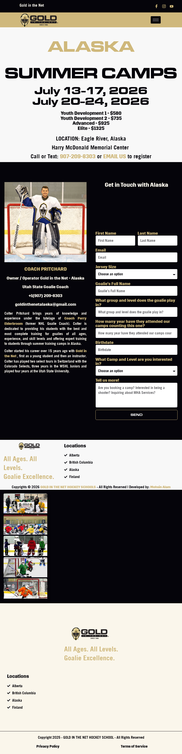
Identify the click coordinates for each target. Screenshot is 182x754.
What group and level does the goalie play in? (135, 302)
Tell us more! (107, 380)
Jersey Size (105, 267)
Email (100, 250)
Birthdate (104, 342)
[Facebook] (156, 6)
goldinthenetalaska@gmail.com (45, 304)
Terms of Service (134, 746)
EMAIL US (114, 156)
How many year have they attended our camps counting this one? (132, 323)
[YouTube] (171, 6)
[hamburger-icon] (156, 20)
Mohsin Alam (160, 487)
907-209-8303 (77, 156)
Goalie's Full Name (112, 284)
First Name (105, 233)
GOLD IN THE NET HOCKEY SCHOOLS (68, 487)
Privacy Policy (47, 746)
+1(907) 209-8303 (45, 295)
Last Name (148, 233)
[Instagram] (164, 6)
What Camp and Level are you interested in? (133, 361)
